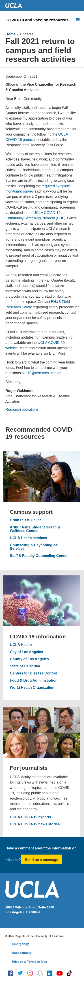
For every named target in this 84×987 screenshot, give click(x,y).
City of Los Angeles (26, 652)
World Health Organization (32, 687)
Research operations (22, 409)
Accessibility (22, 953)
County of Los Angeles (29, 659)
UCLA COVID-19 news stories (35, 824)
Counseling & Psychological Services (34, 546)
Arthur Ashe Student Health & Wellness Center (35, 529)
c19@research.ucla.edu (44, 373)
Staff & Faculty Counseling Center (39, 556)
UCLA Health (21, 645)
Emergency (20, 944)
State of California (25, 666)
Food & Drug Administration (34, 680)
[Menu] (77, 20)
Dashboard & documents (27, 69)
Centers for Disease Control (33, 673)
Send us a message (41, 860)
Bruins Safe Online (26, 520)
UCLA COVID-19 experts (30, 817)
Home (10, 34)
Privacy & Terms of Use (29, 961)
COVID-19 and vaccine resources (37, 20)
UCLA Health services (28, 538)
